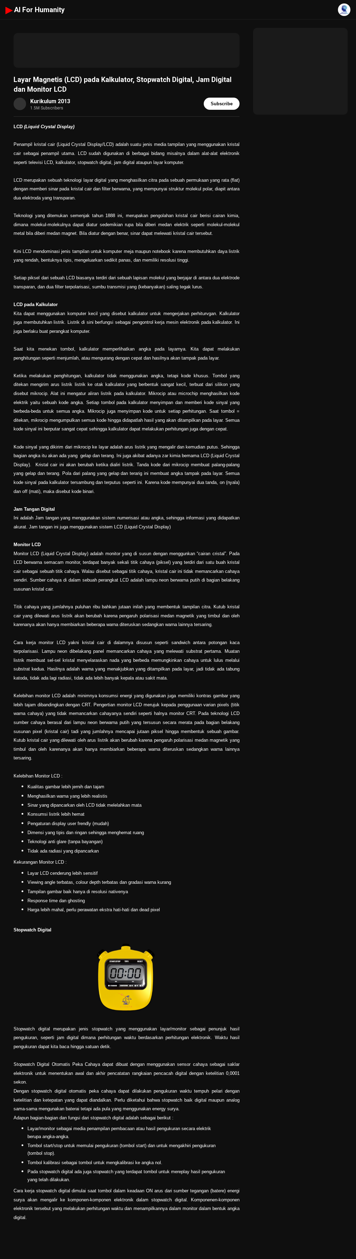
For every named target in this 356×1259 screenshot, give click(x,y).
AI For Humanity (35, 10)
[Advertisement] (127, 50)
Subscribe (222, 103)
